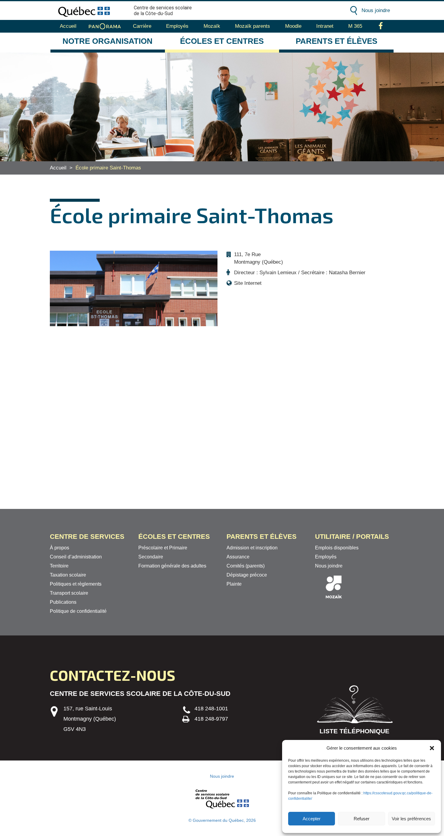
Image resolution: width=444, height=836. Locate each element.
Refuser (361, 818)
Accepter (311, 818)
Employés (177, 26)
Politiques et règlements (75, 584)
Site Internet (248, 283)
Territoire (59, 565)
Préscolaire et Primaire (162, 547)
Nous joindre (376, 10)
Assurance (238, 556)
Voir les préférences (411, 818)
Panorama (105, 26)
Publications (63, 602)
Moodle (293, 26)
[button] (432, 748)
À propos (59, 547)
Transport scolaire (69, 593)
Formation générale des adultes (172, 565)
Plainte (234, 584)
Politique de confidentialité (78, 611)
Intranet (324, 26)
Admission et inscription (252, 547)
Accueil (68, 26)
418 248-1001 (211, 709)
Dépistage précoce (247, 574)
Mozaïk (212, 26)
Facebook (380, 26)
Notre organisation (108, 41)
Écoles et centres (222, 41)
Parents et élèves (336, 41)
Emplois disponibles (337, 547)
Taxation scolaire (68, 574)
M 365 (355, 26)
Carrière (142, 26)
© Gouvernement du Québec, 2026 (222, 820)
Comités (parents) (246, 565)
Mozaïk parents (252, 26)
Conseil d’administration (76, 556)
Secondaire (150, 556)
